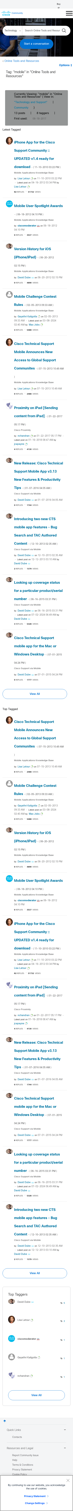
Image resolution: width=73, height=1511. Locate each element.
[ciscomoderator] (25, 1342)
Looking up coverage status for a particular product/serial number (38, 591)
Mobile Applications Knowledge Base (34, 173)
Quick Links (14, 1430)
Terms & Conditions (22, 1465)
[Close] (68, 1480)
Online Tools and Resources (21, 61)
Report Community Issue (25, 1455)
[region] (36, 1493)
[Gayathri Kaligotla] (25, 1361)
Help (14, 1460)
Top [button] (4, 1421)
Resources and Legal (20, 1448)
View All (35, 694)
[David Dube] (22, 1305)
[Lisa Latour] (22, 1324)
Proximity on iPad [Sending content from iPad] (38, 416)
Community (21, 108)
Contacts (17, 1437)
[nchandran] (21, 1379)
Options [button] (64, 65)
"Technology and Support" (30, 102)
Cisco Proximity (22, 430)
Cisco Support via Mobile (27, 494)
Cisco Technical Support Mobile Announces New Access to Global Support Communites (39, 360)
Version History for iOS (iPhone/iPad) (34, 257)
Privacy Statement (34, 1496)
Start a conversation (36, 44)
